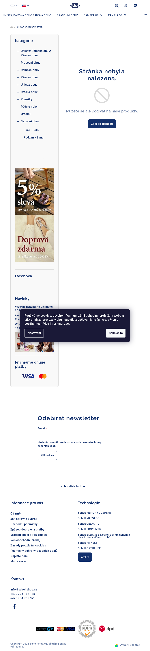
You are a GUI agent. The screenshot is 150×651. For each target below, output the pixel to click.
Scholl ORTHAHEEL (90, 548)
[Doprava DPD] (106, 628)
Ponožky (27, 99)
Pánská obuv (29, 77)
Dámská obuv (30, 70)
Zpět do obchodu (102, 123)
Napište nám (19, 556)
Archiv (85, 557)
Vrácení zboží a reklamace (28, 535)
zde (66, 323)
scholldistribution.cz (75, 486)
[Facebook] (14, 606)
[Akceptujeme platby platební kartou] (66, 628)
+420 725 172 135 (22, 594)
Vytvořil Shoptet (130, 644)
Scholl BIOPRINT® (89, 529)
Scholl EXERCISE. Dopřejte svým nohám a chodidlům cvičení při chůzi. (104, 536)
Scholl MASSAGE (88, 518)
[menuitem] (27, 15)
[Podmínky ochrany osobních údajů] (87, 628)
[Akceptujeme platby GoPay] (45, 628)
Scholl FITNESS (88, 542)
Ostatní (26, 114)
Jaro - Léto (31, 130)
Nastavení (34, 333)
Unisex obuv (29, 84)
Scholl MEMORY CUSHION (94, 512)
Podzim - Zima (34, 137)
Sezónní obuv (30, 121)
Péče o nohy (29, 106)
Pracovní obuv (30, 62)
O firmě (15, 513)
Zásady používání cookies (28, 545)
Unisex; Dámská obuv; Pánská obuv (36, 53)
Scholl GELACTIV (88, 523)
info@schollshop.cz (23, 589)
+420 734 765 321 (22, 598)
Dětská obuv (29, 92)
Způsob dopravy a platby (27, 529)
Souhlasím (116, 333)
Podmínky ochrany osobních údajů (34, 550)
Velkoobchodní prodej (25, 540)
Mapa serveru (20, 561)
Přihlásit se (47, 455)
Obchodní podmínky (24, 524)
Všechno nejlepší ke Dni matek (34, 306)
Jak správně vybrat (23, 519)
